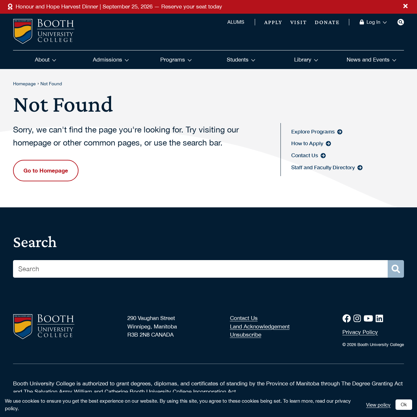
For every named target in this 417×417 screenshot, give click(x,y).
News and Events (368, 59)
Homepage (24, 83)
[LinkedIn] (381, 318)
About (42, 59)
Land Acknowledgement (260, 326)
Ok (404, 404)
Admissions (107, 59)
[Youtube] (370, 318)
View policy (378, 405)
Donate (327, 22)
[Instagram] (358, 318)
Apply (273, 22)
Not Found (51, 83)
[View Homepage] (44, 32)
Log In (373, 22)
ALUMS (235, 22)
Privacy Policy (360, 332)
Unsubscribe (245, 334)
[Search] (400, 22)
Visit (298, 22)
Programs (172, 59)
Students (238, 59)
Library (302, 59)
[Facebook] (347, 318)
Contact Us (244, 318)
